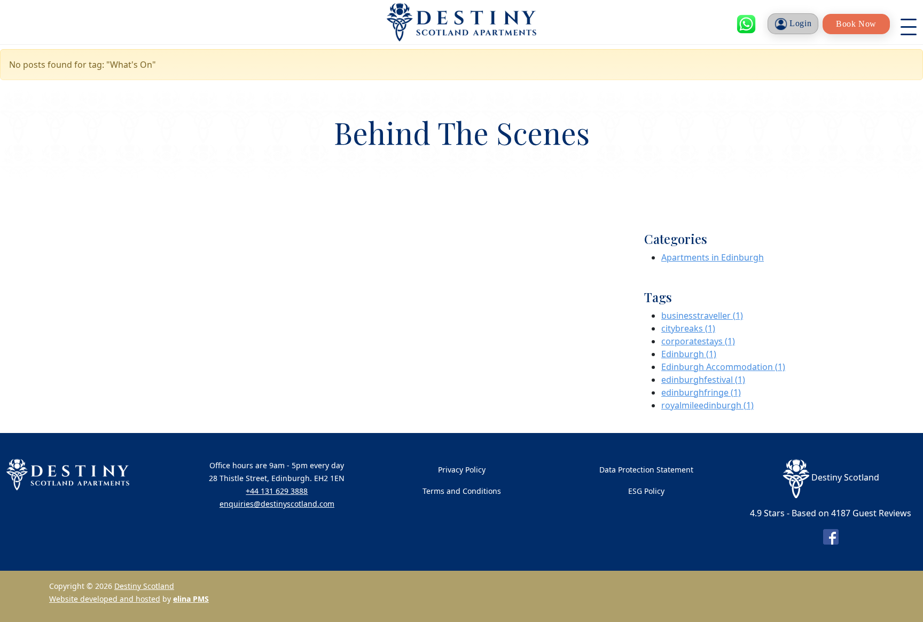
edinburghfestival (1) (703, 379)
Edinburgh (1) (688, 354)
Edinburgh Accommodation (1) (723, 367)
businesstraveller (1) (702, 315)
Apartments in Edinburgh (712, 257)
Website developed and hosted (104, 599)
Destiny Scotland (144, 586)
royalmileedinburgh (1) (707, 405)
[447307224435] (746, 24)
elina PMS (191, 599)
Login (799, 23)
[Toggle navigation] (908, 24)
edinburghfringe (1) (701, 392)
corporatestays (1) (698, 341)
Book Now (856, 23)
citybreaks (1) (688, 328)
